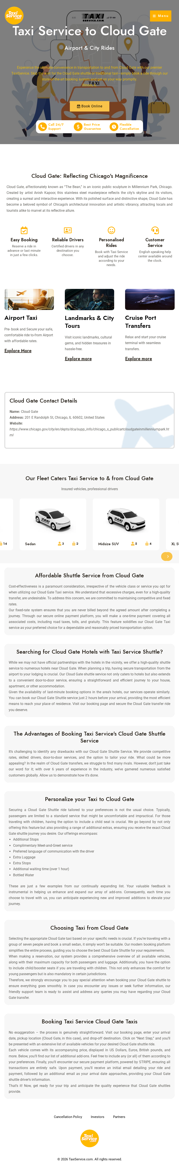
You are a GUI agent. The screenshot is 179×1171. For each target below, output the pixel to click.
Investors (97, 1117)
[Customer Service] (155, 230)
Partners (119, 1117)
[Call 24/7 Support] (42, 126)
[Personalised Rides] (111, 230)
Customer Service (155, 243)
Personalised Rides (111, 243)
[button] (168, 556)
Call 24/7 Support (56, 126)
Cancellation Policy (68, 1117)
